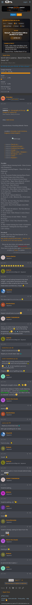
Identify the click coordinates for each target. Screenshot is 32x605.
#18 (30, 546)
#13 (30, 468)
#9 (30, 405)
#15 (30, 498)
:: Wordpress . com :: (13, 154)
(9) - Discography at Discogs (17, 110)
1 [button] (3, 78)
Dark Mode (5, 596)
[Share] (28, 104)
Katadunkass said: (6, 348)
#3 (30, 276)
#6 (30, 324)
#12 (30, 453)
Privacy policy (21, 598)
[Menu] (2, 2)
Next (16, 580)
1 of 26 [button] (11, 580)
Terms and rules (12, 598)
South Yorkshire (22, 131)
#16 (30, 513)
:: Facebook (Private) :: (13, 146)
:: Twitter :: (10, 156)
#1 (30, 103)
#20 (30, 573)
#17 (30, 526)
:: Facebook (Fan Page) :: (14, 148)
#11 (30, 439)
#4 (30, 296)
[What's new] (30, 2)
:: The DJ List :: (11, 144)
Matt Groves (10, 120)
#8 (30, 381)
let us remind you (26, 248)
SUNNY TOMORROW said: (9, 359)
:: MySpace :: (11, 157)
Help (27, 598)
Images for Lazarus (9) (9, 112)
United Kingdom (15, 133)
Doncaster (13, 131)
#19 (30, 560)
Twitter (16, 250)
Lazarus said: (5, 423)
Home (3, 600)
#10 (30, 419)
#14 (30, 485)
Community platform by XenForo (15, 603)
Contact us (4, 598)
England (6, 133)
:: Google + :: (11, 150)
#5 (30, 310)
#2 (30, 263)
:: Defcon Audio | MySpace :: (15, 152)
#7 (30, 344)
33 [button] (4, 71)
